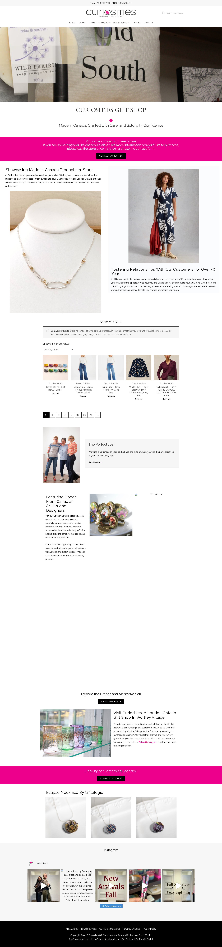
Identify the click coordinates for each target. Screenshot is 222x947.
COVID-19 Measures (109, 929)
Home (72, 22)
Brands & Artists (121, 22)
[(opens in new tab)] (55, 252)
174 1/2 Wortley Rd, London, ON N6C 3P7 (111, 3)
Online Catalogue (99, 22)
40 (91, 414)
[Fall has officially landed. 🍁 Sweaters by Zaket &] (178, 885)
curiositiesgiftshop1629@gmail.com (103, 939)
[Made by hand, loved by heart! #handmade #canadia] (145, 885)
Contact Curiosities (60, 331)
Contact (149, 22)
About (83, 22)
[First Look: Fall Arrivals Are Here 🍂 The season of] (111, 885)
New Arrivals (72, 929)
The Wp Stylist (146, 939)
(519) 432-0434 (76, 939)
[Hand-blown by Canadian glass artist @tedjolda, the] (77, 885)
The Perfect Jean (102, 444)
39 (84, 414)
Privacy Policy (149, 929)
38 (78, 414)
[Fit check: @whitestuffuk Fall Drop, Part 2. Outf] (43, 885)
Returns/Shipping (131, 929)
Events (137, 22)
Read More (96, 462)
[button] (109, 22)
